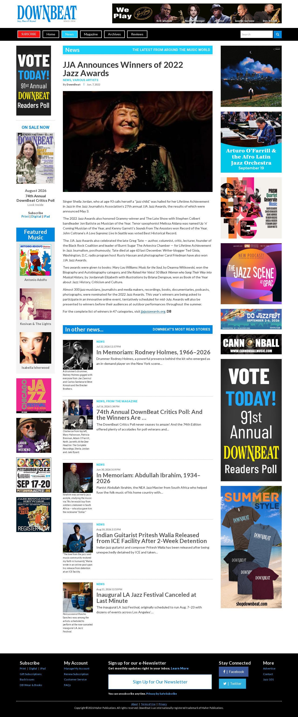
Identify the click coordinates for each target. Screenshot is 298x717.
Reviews (137, 34)
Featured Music (35, 234)
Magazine (91, 34)
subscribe (28, 34)
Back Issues (27, 679)
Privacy (163, 704)
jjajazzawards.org (153, 311)
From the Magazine (121, 401)
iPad (47, 216)
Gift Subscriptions (31, 674)
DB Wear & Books (31, 685)
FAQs (67, 685)
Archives (114, 34)
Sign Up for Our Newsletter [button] (160, 681)
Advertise (269, 668)
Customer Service (75, 679)
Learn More (180, 668)
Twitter (235, 683)
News (69, 34)
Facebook (235, 671)
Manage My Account (76, 668)
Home (51, 34)
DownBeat (74, 84)
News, (68, 80)
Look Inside (35, 205)
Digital (36, 216)
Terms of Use (148, 704)
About (134, 704)
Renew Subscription (76, 674)
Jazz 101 (268, 679)
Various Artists (85, 80)
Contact (268, 674)
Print (25, 216)
